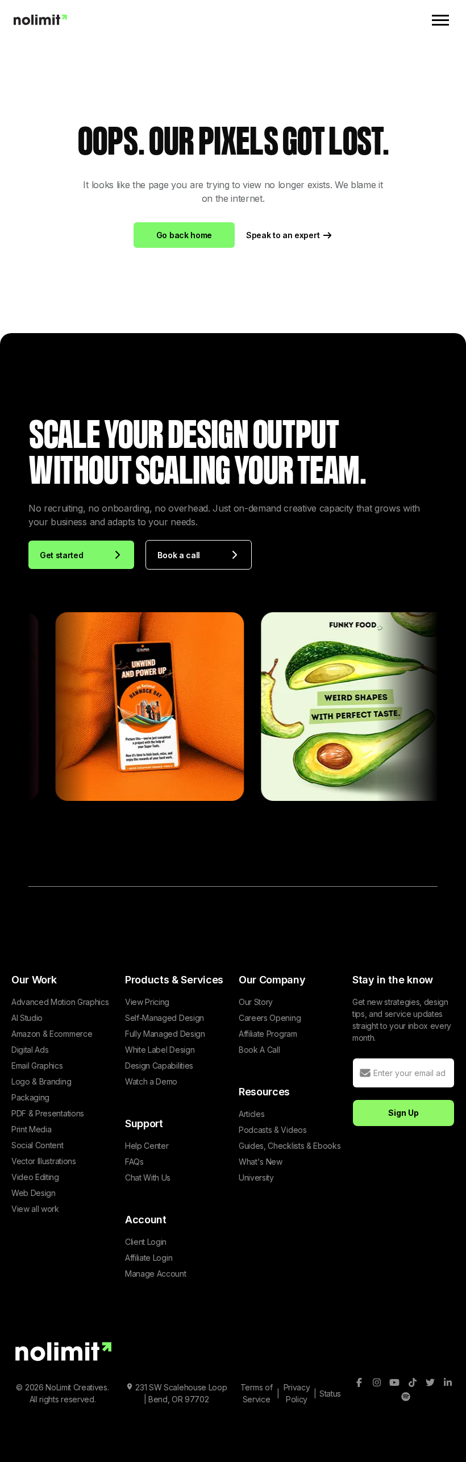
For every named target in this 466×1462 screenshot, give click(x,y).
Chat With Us (147, 1177)
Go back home (184, 235)
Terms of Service (256, 1393)
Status (330, 1393)
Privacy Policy (297, 1393)
